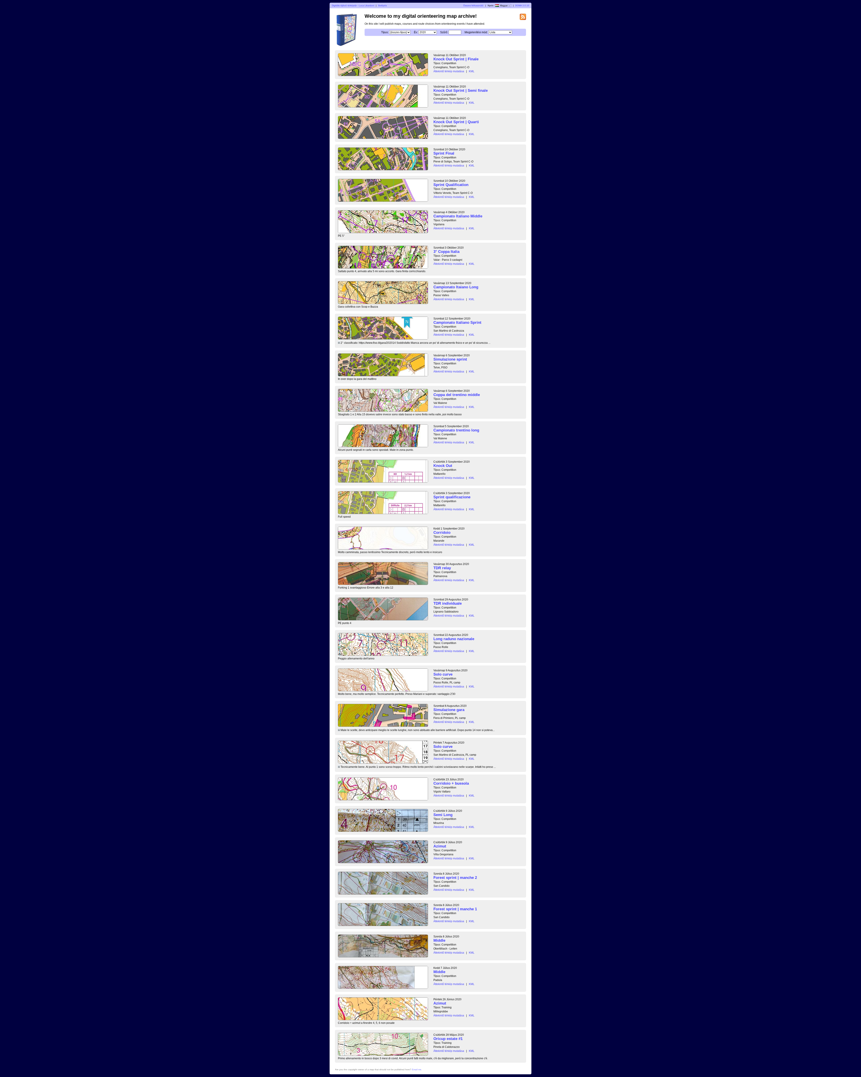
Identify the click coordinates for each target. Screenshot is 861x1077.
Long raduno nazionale (453, 639)
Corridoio (441, 532)
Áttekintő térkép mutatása (448, 71)
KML (471, 71)
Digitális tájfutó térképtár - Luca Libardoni (353, 5)
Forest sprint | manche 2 (455, 878)
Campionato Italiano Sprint (457, 322)
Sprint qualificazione (451, 497)
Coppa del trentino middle (456, 395)
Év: (416, 32)
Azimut (439, 846)
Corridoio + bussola (451, 783)
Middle (439, 940)
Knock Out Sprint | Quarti (456, 122)
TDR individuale (447, 603)
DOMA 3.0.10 (522, 5)
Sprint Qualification (450, 185)
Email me (416, 1069)
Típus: (385, 32)
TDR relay (442, 568)
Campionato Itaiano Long (455, 287)
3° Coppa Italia (446, 252)
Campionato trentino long (456, 430)
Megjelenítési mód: (476, 32)
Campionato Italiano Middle (457, 216)
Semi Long (442, 815)
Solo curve (442, 674)
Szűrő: (444, 32)
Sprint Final (443, 153)
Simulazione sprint (450, 359)
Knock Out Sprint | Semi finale (460, 90)
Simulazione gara (448, 710)
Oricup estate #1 (448, 1039)
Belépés (382, 5)
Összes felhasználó (473, 5)
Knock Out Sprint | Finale (455, 59)
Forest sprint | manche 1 (455, 909)
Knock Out (442, 466)
